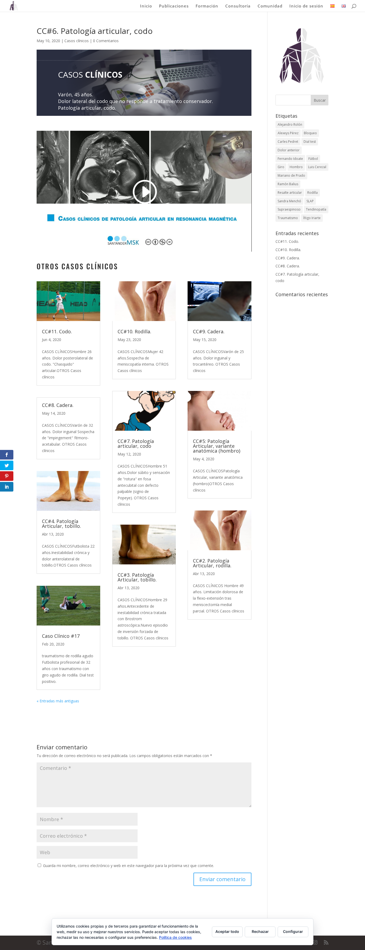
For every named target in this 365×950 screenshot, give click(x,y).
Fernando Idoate (290, 158)
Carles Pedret (288, 141)
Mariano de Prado (291, 175)
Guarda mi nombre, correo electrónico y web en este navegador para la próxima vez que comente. (128, 865)
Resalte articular (290, 192)
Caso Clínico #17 (61, 636)
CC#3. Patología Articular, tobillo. (137, 577)
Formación (207, 6)
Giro (281, 167)
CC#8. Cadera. (57, 405)
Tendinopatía (316, 209)
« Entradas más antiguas (58, 700)
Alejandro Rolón (290, 124)
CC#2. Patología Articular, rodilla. (212, 563)
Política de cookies (175, 937)
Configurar (293, 931)
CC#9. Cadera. (208, 331)
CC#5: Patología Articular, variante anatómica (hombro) (216, 446)
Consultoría (238, 6)
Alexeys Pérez (288, 133)
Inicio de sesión (306, 6)
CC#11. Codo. (57, 331)
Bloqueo (310, 133)
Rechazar (260, 931)
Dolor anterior (289, 150)
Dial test (310, 141)
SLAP (310, 201)
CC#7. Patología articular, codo (136, 443)
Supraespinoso (289, 209)
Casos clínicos (76, 40)
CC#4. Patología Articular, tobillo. (61, 523)
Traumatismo (288, 218)
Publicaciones (174, 6)
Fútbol (313, 158)
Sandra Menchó (289, 201)
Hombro (296, 167)
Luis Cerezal (317, 167)
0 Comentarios (106, 40)
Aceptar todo (227, 931)
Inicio (146, 6)
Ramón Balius (288, 184)
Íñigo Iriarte (312, 218)
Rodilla (312, 192)
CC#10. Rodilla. (134, 331)
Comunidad (270, 6)
